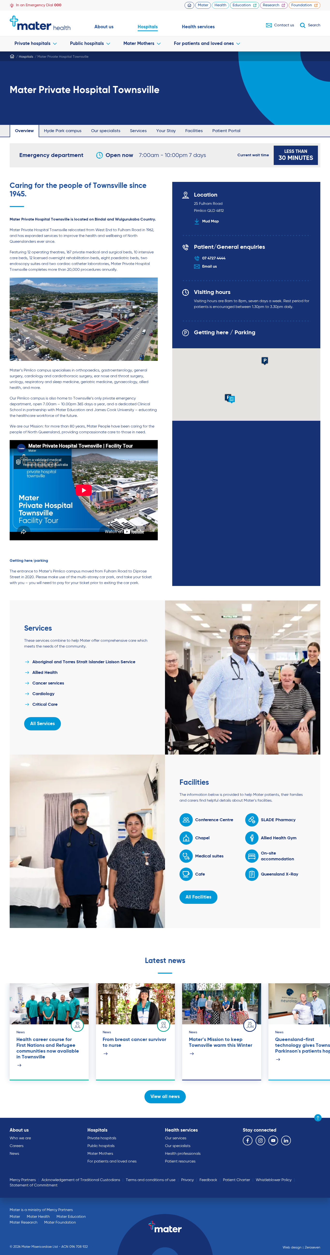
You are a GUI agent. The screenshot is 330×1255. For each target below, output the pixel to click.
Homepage (189, 5)
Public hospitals (87, 43)
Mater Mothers (138, 43)
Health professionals (183, 1154)
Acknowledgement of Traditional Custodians (81, 1180)
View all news (165, 1096)
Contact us (284, 25)
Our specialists (105, 131)
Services (138, 131)
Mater (203, 5)
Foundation (301, 5)
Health (220, 5)
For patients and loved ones (204, 43)
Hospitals (148, 27)
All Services (42, 723)
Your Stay (166, 131)
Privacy (187, 1180)
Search (314, 25)
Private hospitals (32, 43)
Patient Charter (236, 1180)
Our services (175, 1138)
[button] (265, 361)
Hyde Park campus (62, 131)
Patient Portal (226, 131)
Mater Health (38, 1217)
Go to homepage (40, 22)
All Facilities (198, 897)
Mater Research (23, 1223)
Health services (198, 27)
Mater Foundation (60, 1223)
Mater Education (71, 1217)
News (14, 1154)
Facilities (194, 131)
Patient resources (180, 1161)
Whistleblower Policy (274, 1180)
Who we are (20, 1138)
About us (104, 27)
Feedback (208, 1180)
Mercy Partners (23, 1180)
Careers (16, 1146)
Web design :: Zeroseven (301, 1247)
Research (271, 5)
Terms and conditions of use (150, 1180)
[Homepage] (12, 56)
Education (242, 5)
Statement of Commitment (33, 1185)
